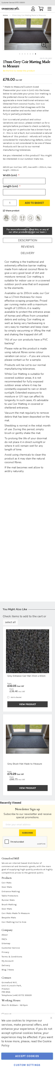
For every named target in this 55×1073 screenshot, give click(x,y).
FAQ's (4, 939)
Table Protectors (10, 895)
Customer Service (11, 947)
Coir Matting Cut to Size (14, 922)
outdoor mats (31, 158)
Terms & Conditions (12, 956)
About (5, 934)
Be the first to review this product (19, 70)
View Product (27, 704)
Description (27, 240)
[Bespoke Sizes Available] (14, 220)
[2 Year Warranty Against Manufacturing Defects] (6, 220)
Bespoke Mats (9, 917)
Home (5, 15)
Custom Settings (27, 1065)
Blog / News (8, 969)
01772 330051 (13, 3)
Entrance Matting (11, 891)
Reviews (27, 247)
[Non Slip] (38, 220)
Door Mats (7, 887)
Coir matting (41, 93)
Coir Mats (6, 882)
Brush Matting (9, 904)
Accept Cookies (27, 1056)
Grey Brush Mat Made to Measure (24, 763)
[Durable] (22, 220)
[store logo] (10, 8)
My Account (7, 961)
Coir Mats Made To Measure (16, 913)
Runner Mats (8, 900)
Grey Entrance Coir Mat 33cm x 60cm (26, 676)
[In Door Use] (30, 220)
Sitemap (6, 943)
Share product (12, 210)
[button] (19, 54)
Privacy (5, 952)
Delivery (27, 253)
